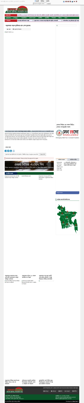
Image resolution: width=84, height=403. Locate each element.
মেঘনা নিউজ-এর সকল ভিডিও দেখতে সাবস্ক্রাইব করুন (65, 126)
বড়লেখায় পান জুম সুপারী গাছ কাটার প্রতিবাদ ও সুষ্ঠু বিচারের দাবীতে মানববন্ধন (45, 277)
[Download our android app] (74, 1)
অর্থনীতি (40, 18)
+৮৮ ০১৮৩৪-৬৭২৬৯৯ (64, 395)
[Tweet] (8, 151)
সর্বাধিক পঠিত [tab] (73, 159)
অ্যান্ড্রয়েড (68, 391)
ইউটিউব (75, 391)
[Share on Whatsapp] (13, 151)
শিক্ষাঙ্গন (54, 18)
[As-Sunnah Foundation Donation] (67, 137)
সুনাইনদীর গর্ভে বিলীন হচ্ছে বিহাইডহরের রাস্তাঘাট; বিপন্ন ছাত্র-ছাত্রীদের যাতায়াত (46, 382)
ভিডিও (60, 18)
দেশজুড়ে (15, 18)
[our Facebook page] (66, 1)
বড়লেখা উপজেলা (17, 29)
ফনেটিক (47, 1)
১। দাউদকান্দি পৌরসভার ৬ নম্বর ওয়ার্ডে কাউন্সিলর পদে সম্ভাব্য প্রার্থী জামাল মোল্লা (70, 164)
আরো (66, 18)
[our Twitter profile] (70, 1)
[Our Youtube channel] (76, 1)
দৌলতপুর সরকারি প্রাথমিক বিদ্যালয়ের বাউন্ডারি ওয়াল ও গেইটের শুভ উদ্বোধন (28, 382)
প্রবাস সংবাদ (32, 18)
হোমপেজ (8, 18)
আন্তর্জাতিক (24, 18)
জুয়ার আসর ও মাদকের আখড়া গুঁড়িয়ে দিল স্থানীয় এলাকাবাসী (38, 20)
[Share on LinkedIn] (11, 151)
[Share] (6, 151)
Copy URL (42, 154)
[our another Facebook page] (68, 1)
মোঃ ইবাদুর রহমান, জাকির (24, 131)
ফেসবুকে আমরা (59, 192)
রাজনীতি (47, 18)
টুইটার (61, 391)
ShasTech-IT (76, 401)
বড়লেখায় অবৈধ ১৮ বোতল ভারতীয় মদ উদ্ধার (29, 276)
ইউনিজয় (42, 1)
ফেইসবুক (46, 391)
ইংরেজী (37, 1)
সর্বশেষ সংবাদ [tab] (61, 159)
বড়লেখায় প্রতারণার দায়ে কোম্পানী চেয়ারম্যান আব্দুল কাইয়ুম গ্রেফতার (11, 277)
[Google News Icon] (64, 1)
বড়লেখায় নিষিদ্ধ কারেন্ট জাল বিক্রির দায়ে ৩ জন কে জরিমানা (12, 382)
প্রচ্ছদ (9, 29)
